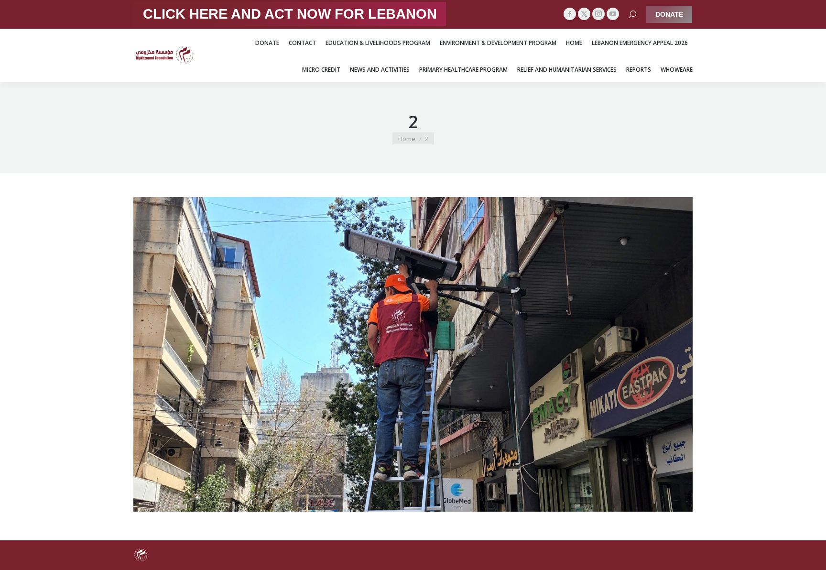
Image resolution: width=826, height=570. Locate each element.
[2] (413, 354)
